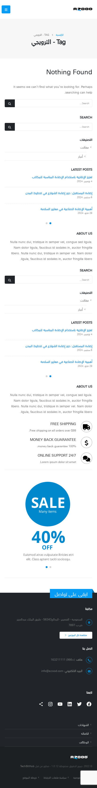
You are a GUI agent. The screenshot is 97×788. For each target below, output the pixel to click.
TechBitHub (27, 766)
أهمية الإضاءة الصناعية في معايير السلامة (66, 209)
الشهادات (83, 724)
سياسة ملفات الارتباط (55, 777)
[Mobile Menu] (6, 9)
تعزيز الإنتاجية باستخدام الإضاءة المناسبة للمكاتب (62, 177)
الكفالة (85, 733)
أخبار (80, 156)
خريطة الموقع (30, 777)
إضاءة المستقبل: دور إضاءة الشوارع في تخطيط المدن (58, 193)
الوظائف (84, 742)
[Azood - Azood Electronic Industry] (82, 9)
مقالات (84, 147)
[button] (50, 223)
